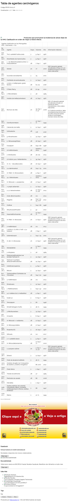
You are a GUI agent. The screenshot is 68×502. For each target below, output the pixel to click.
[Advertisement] (34, 23)
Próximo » (10, 497)
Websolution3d (14, 500)
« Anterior (3, 497)
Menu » (16, 497)
